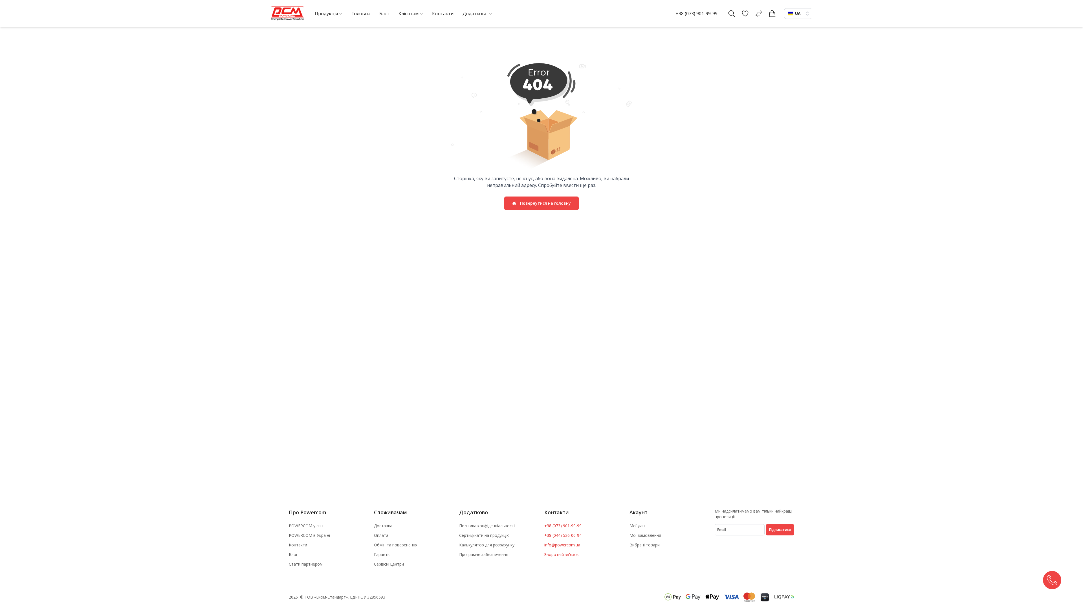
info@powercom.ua (562, 545)
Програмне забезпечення (483, 554)
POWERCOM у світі (307, 525)
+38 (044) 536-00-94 (563, 535)
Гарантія (382, 554)
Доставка (383, 525)
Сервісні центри (389, 564)
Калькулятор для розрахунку (486, 545)
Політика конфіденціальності (487, 525)
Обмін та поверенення (395, 545)
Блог (293, 554)
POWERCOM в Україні (309, 535)
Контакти (298, 545)
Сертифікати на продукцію (484, 535)
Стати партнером (306, 564)
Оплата (381, 535)
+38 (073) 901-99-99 (696, 13)
